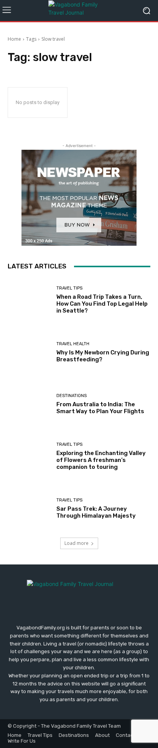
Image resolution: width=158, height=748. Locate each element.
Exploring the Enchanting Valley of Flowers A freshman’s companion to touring (101, 460)
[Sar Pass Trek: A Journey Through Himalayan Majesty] (29, 508)
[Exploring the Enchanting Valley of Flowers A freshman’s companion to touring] (29, 456)
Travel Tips (69, 288)
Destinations (71, 396)
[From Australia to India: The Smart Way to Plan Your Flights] (29, 404)
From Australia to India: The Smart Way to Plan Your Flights (100, 408)
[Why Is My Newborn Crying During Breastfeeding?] (29, 352)
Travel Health (72, 344)
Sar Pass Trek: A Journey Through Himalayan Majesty (96, 512)
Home (14, 39)
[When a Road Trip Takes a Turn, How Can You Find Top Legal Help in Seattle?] (29, 300)
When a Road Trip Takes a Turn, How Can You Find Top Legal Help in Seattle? (102, 303)
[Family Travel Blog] (79, 10)
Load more (76, 543)
